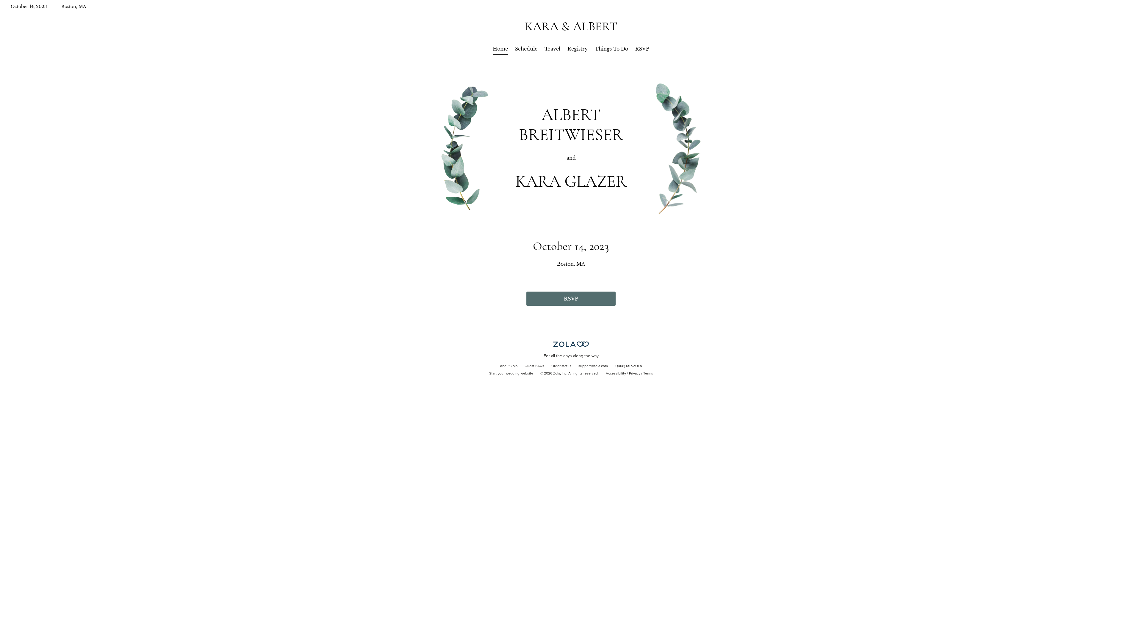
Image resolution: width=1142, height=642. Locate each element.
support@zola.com (593, 366)
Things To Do (611, 49)
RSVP (642, 49)
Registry (577, 49)
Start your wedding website (511, 373)
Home (500, 49)
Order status (561, 366)
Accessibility (616, 373)
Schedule (526, 49)
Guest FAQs (534, 366)
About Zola (508, 366)
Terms (648, 373)
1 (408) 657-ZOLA (628, 366)
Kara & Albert (571, 26)
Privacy (634, 373)
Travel (552, 49)
